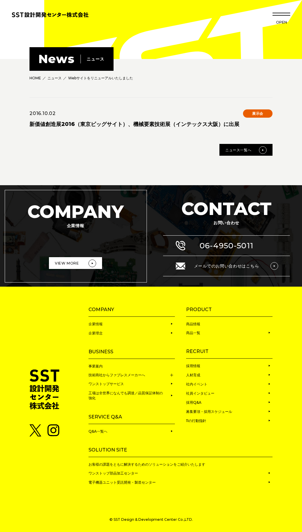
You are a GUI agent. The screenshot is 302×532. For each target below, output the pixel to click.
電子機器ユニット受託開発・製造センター (122, 482)
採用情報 (193, 366)
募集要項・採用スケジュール (209, 411)
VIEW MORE (67, 263)
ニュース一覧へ (238, 150)
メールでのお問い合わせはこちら (226, 266)
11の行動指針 (196, 420)
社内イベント (196, 384)
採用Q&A (193, 402)
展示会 (257, 113)
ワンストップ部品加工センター (113, 473)
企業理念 (95, 333)
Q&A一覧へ (97, 431)
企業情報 (95, 324)
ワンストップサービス (106, 384)
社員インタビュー (200, 393)
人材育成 (193, 375)
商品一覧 (193, 333)
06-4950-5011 (227, 245)
